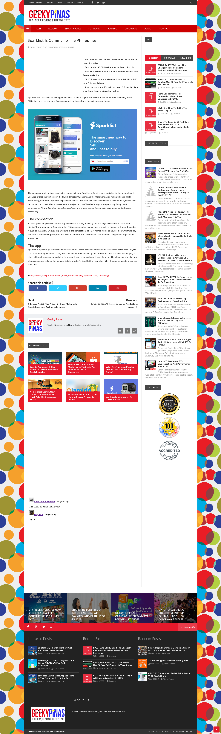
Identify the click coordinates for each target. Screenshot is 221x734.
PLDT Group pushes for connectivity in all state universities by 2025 (170, 96)
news (64, 275)
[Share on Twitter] (58, 288)
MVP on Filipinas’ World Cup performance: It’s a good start (173, 299)
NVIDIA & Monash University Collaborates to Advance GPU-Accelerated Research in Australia (175, 258)
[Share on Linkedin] (98, 288)
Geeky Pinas (33, 731)
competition (48, 275)
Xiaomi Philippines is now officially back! (168, 660)
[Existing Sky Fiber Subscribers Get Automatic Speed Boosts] (45, 622)
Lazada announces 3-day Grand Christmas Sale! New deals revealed (44, 369)
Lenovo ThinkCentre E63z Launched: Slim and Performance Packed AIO (174, 364)
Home (31, 3)
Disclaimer (71, 3)
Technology (103, 275)
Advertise (60, 3)
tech (95, 275)
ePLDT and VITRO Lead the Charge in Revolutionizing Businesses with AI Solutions (172, 68)
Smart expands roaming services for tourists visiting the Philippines (174, 320)
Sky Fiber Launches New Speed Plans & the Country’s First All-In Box (56, 676)
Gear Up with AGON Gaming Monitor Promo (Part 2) (109, 67)
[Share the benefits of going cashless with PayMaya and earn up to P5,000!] (175, 622)
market (58, 275)
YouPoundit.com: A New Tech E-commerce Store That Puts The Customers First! (43, 395)
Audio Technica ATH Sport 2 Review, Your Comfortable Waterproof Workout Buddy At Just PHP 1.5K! (173, 191)
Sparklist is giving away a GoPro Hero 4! (119, 398)
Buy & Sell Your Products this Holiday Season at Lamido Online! (82, 397)
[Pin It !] (118, 288)
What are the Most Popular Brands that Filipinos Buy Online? (120, 369)
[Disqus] (83, 453)
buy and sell (36, 275)
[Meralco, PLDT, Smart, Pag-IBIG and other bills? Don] (89, 622)
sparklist (88, 275)
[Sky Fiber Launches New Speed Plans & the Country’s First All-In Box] (132, 622)
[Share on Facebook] (38, 288)
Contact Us (50, 3)
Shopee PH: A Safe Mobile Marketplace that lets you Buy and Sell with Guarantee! (81, 368)
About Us (39, 3)
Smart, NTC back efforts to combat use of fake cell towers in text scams (175, 82)
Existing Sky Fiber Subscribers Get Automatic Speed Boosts (46, 616)
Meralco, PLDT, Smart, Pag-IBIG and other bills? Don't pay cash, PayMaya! (56, 663)
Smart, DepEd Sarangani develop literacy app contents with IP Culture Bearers (169, 649)
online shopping (75, 275)
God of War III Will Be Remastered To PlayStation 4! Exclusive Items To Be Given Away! (175, 279)
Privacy (80, 3)
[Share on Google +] (78, 288)
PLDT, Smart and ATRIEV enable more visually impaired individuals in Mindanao (175, 236)
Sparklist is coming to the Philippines (62, 40)
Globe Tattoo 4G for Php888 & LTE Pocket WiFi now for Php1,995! (175, 169)
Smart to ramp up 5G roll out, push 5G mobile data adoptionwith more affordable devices (173, 126)
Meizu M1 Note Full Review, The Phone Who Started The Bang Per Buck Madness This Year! (174, 214)
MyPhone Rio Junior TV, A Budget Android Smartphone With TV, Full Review (175, 342)
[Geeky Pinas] (49, 15)
